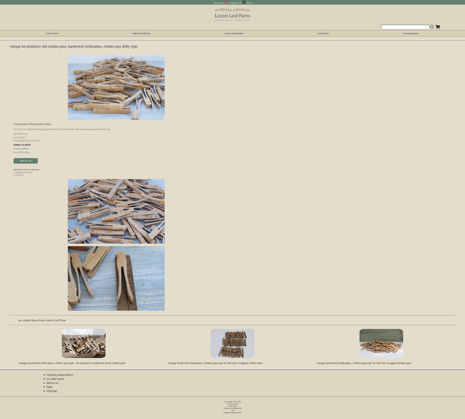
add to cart (25, 161)
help (49, 387)
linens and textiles (234, 33)
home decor (52, 33)
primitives (20, 175)
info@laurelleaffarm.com (232, 412)
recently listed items (59, 375)
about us (52, 383)
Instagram (233, 3)
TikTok (249, 3)
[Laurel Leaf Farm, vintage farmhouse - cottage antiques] (232, 15)
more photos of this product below (32, 124)
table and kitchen (142, 33)
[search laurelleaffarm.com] (432, 27)
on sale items (55, 379)
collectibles (323, 33)
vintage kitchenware (24, 172)
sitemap (51, 391)
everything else (411, 33)
